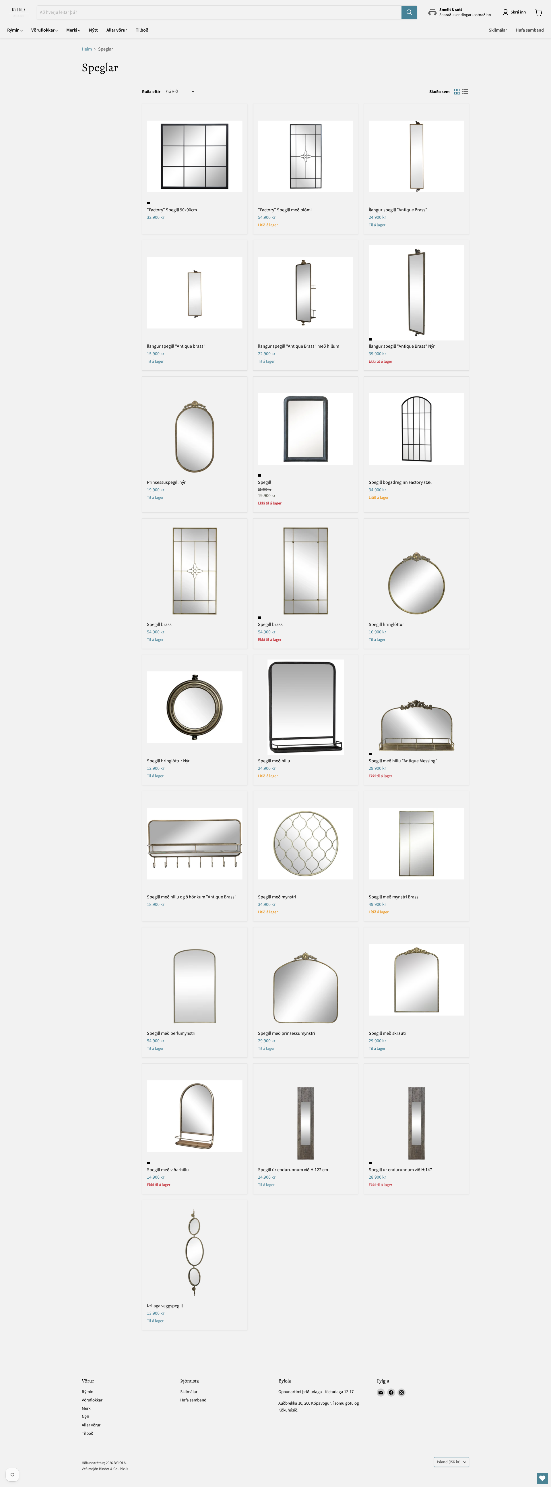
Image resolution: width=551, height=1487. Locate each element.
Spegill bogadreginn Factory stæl (400, 482)
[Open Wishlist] (542, 1478)
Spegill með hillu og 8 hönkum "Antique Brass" (191, 897)
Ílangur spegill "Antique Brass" (398, 210)
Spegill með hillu (274, 761)
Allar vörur (116, 30)
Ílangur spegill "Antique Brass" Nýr (402, 346)
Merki (72, 30)
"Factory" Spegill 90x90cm (172, 210)
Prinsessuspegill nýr (166, 482)
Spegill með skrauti (387, 1033)
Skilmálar (498, 30)
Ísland (449, 1462)
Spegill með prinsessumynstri (286, 1033)
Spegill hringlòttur (386, 624)
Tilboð (142, 30)
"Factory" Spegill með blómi (285, 210)
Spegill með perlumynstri (171, 1033)
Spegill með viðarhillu (168, 1170)
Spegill (264, 482)
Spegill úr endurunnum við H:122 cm (293, 1170)
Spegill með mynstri (277, 897)
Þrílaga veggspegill (165, 1306)
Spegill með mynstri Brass (393, 897)
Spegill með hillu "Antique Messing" (403, 761)
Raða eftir (151, 91)
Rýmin (13, 30)
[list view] (465, 92)
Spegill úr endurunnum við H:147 (400, 1170)
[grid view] (457, 92)
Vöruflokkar (43, 30)
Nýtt (93, 30)
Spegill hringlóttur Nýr (168, 761)
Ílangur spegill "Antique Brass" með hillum (298, 346)
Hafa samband (530, 30)
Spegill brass (159, 624)
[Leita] (409, 12)
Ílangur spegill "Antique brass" (176, 346)
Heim (87, 49)
